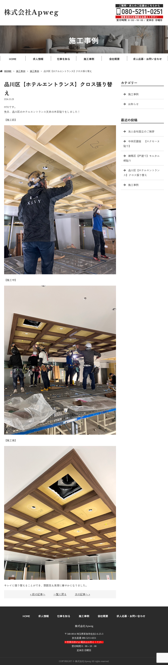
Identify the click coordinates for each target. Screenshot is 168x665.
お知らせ (133, 104)
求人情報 (38, 59)
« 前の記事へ (37, 594)
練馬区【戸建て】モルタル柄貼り (141, 158)
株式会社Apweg (84, 626)
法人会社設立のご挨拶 (141, 131)
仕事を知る (63, 59)
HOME (12, 59)
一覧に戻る (60, 594)
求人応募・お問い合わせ (147, 59)
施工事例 (89, 59)
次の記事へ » (82, 594)
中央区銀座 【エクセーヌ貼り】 (141, 143)
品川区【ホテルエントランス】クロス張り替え (141, 172)
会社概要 (114, 59)
